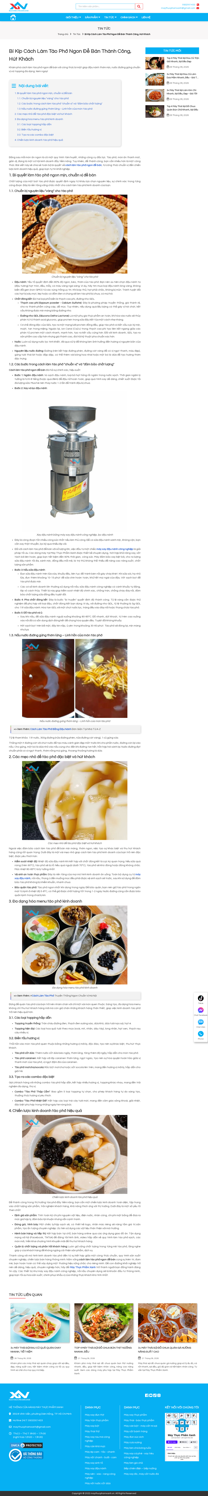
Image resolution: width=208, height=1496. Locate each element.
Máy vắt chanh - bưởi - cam (101, 1457)
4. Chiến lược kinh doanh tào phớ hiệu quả (39, 140)
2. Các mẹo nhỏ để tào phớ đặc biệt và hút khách (43, 114)
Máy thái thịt (92, 1431)
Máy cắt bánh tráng (135, 1431)
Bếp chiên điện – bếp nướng (140, 1468)
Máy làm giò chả (133, 1463)
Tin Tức (76, 34)
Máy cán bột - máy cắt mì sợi (140, 1426)
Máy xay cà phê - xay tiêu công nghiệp (139, 1455)
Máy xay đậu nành (95, 1468)
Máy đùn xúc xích (134, 1437)
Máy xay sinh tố (94, 1463)
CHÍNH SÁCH (128, 17)
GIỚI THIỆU (72, 17)
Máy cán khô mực (95, 1446)
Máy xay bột (92, 1426)
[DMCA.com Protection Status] (26, 1445)
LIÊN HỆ (146, 17)
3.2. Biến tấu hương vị (29, 129)
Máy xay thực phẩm (135, 1415)
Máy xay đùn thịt (94, 1415)
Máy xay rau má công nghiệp (97, 1439)
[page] (146, 1395)
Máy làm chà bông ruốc (137, 1448)
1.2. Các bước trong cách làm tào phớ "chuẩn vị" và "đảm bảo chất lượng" (59, 103)
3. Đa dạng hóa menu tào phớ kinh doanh (39, 119)
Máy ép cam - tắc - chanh (100, 1452)
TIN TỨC (109, 17)
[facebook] (182, 1436)
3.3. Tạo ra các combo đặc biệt (35, 134)
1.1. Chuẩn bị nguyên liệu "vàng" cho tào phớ (43, 98)
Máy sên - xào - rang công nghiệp (100, 1476)
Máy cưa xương (133, 1442)
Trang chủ (63, 34)
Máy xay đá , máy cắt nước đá (141, 1474)
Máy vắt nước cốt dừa (97, 1483)
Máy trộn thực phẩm (97, 1420)
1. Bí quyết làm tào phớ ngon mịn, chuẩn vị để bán (43, 93)
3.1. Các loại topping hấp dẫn (34, 124)
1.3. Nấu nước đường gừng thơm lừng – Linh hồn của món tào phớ (54, 108)
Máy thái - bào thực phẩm (139, 1420)
